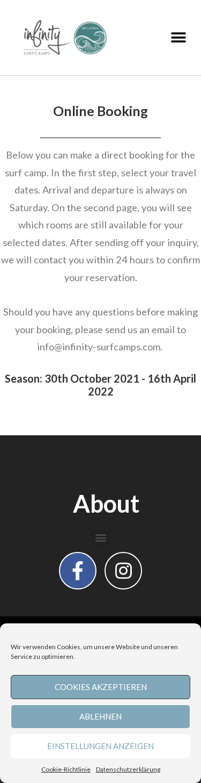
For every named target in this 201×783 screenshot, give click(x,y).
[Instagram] (123, 571)
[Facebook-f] (77, 571)
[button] (178, 38)
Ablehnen (100, 716)
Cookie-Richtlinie (66, 769)
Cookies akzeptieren (101, 687)
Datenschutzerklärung (128, 769)
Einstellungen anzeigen (100, 746)
